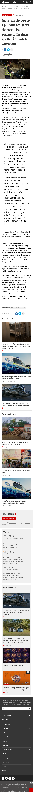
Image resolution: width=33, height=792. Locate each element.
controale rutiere (20, 307)
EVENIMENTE (6, 728)
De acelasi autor (9, 414)
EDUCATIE (5, 745)
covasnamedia (10, 2)
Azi (4, 590)
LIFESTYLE (5, 762)
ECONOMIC (6, 724)
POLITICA (5, 720)
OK (31, 782)
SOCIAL (4, 741)
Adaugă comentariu (8, 518)
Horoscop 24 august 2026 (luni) (14, 665)
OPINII (4, 767)
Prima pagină (5, 6)
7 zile (7, 590)
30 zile (12, 590)
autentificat (12, 523)
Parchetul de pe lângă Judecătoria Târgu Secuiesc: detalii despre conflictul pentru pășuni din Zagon (16, 346)
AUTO (4, 754)
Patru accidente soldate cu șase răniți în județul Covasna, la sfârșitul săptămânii (15, 404)
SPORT (4, 733)
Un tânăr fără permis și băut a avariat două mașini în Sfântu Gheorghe (16, 378)
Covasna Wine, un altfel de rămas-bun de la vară (16, 471)
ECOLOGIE (5, 758)
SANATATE (5, 737)
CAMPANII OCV (7, 750)
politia (12, 307)
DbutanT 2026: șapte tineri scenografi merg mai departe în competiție (16, 689)
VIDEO (4, 771)
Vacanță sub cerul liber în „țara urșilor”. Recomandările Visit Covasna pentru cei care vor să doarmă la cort (16, 640)
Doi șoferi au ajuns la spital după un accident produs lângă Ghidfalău (14, 502)
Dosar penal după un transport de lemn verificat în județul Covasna (15, 443)
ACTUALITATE (6, 15)
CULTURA (6, 683)
